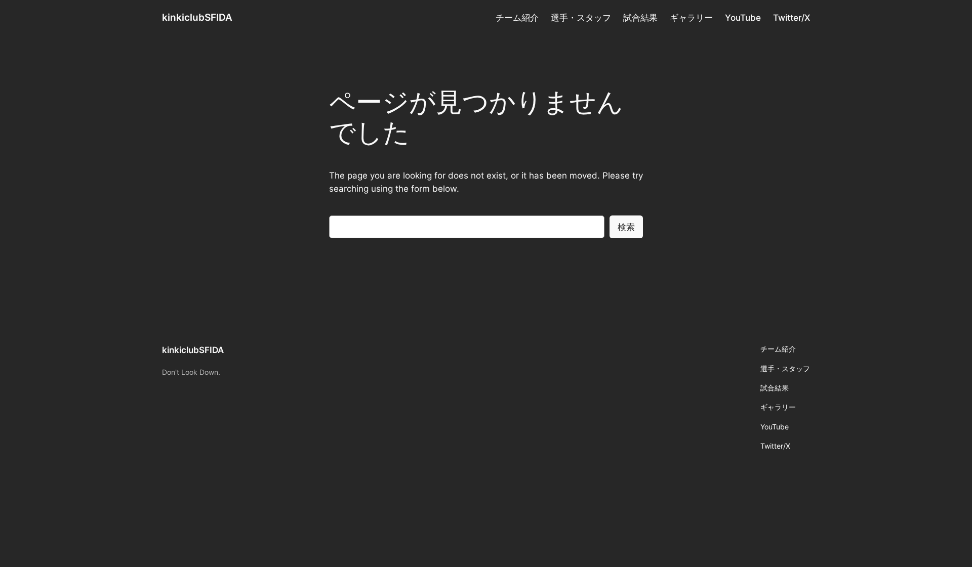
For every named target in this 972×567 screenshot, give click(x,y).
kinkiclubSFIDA (197, 17)
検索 (626, 227)
